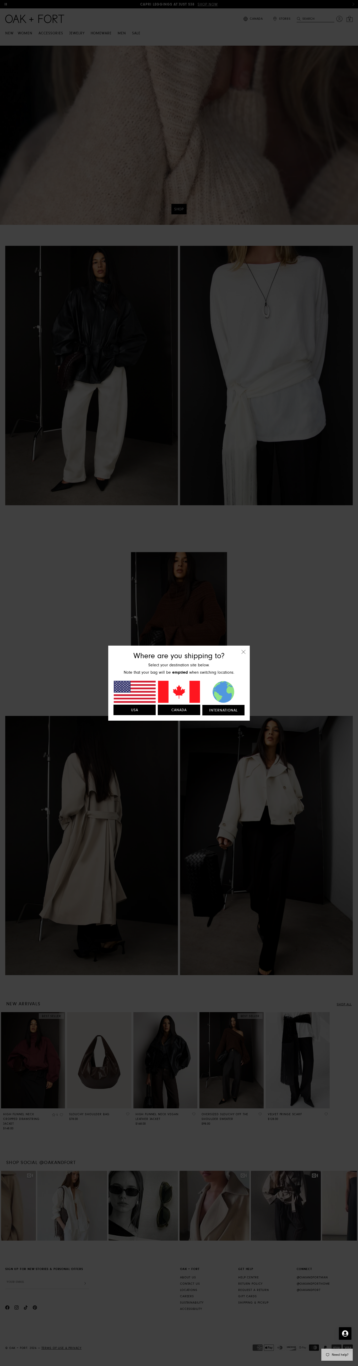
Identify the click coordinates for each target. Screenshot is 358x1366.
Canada (179, 710)
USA (134, 710)
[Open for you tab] (345, 1333)
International (223, 710)
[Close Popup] (243, 655)
